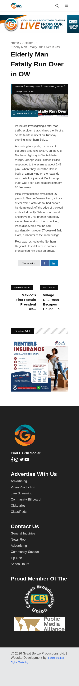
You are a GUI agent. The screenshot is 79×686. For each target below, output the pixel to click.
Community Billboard (25, 499)
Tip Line (16, 558)
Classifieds (19, 511)
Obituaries (18, 505)
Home (15, 42)
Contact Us (25, 526)
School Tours (20, 564)
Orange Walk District (24, 91)
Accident (28, 42)
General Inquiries (23, 533)
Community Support (25, 552)
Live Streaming (21, 493)
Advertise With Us (34, 474)
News (60, 86)
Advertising (19, 481)
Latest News (48, 86)
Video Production (23, 487)
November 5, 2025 (26, 113)
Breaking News (33, 86)
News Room (19, 539)
